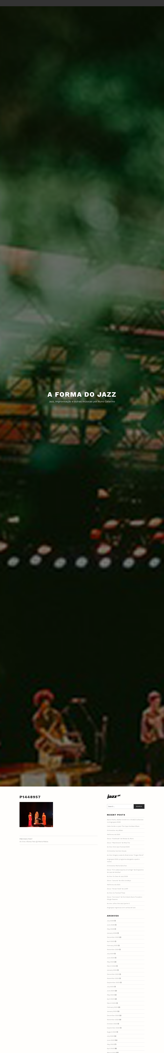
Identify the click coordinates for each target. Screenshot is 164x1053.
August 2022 (111, 1032)
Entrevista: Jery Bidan (115, 830)
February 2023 (112, 1007)
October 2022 (112, 1024)
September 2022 (113, 1028)
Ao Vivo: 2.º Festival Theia (116, 893)
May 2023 (110, 995)
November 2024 (113, 949)
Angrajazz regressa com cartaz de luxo (121, 908)
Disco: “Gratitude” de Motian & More (120, 839)
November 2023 (113, 978)
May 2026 (110, 929)
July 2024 (110, 954)
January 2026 (112, 933)
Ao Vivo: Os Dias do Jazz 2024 (117, 876)
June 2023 (111, 991)
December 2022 (113, 1015)
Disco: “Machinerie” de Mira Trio (118, 843)
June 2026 (111, 925)
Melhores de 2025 (113, 834)
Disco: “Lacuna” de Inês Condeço (119, 880)
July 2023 (110, 987)
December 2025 (113, 937)
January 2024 (112, 970)
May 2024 (110, 962)
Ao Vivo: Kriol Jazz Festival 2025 (118, 847)
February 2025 (112, 945)
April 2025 (110, 941)
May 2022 (110, 1044)
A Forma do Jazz (82, 394)
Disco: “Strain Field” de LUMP (117, 889)
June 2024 (110, 958)
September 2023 (113, 982)
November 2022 (113, 1020)
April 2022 (110, 1048)
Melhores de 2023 (113, 885)
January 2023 (112, 1011)
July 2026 (110, 921)
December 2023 (113, 974)
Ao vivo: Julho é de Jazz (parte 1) (118, 903)
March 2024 (111, 966)
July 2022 (110, 1036)
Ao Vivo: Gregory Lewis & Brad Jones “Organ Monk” (125, 855)
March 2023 (111, 1003)
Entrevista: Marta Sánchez (117, 866)
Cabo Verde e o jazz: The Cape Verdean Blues (123, 826)
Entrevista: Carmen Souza (116, 851)
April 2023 (110, 999)
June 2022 (110, 1040)
